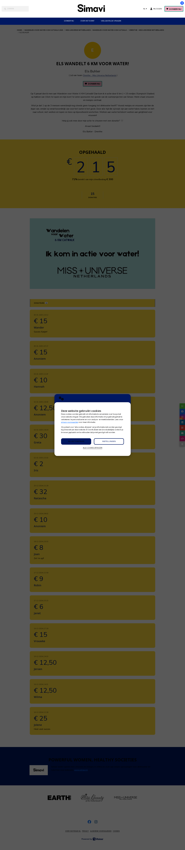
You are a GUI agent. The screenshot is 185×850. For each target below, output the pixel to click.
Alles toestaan (76, 441)
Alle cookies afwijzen (92, 448)
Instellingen (109, 441)
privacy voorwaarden (69, 422)
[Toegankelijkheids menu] (182, 3)
